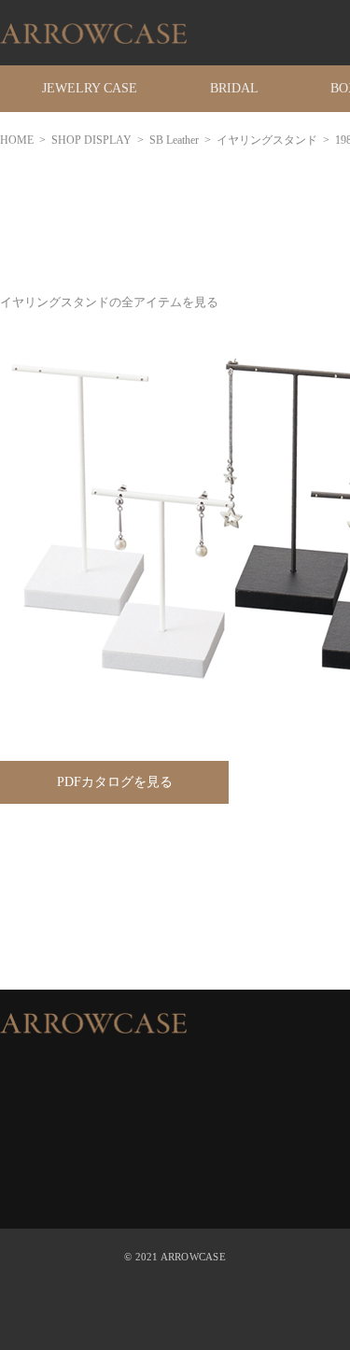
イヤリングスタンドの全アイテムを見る (109, 302)
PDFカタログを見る (115, 782)
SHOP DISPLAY (91, 140)
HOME (17, 140)
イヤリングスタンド (267, 140)
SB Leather (174, 140)
